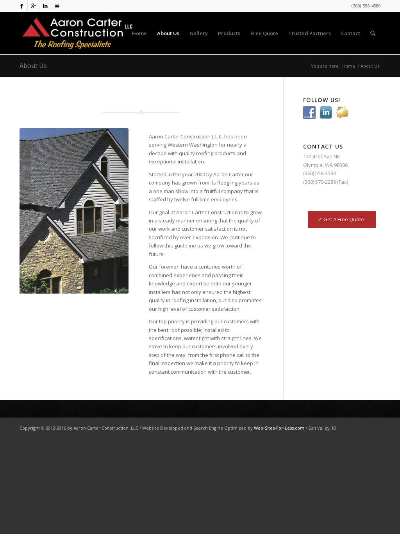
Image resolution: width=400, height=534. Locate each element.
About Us (33, 65)
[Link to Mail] (57, 6)
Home (348, 66)
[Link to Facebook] (21, 6)
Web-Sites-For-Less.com (279, 428)
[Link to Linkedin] (45, 6)
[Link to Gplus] (33, 6)
